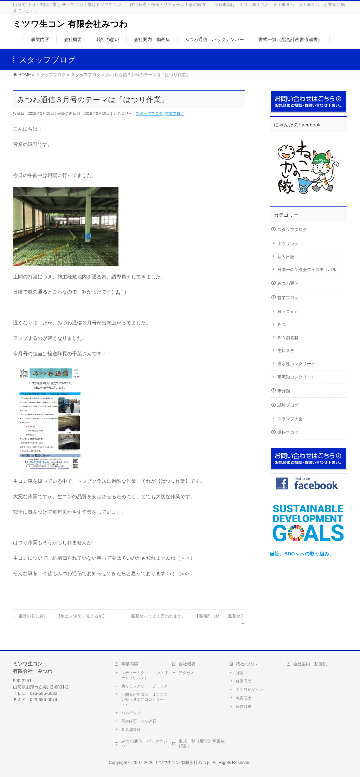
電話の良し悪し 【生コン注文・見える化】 (60, 616)
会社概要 (187, 663)
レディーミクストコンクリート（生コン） (144, 675)
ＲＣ (281, 324)
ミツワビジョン (249, 689)
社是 (240, 673)
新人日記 (285, 256)
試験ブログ (287, 405)
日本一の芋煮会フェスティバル (306, 269)
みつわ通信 (287, 283)
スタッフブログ (149, 113)
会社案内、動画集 (310, 663)
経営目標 (243, 706)
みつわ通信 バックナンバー (144, 744)
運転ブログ (287, 432)
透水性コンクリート (296, 363)
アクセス (186, 673)
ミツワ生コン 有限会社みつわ (70, 23)
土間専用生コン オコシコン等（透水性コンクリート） (144, 699)
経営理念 (243, 681)
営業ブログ (174, 113)
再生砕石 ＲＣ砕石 (138, 721)
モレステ (285, 350)
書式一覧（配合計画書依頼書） (202, 744)
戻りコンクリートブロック (144, 686)
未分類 (283, 390)
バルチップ (131, 713)
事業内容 (129, 663)
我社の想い (246, 663)
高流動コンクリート (296, 377)
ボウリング (287, 243)
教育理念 (243, 698)
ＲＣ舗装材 (287, 337)
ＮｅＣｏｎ (287, 311)
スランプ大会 (290, 418)
